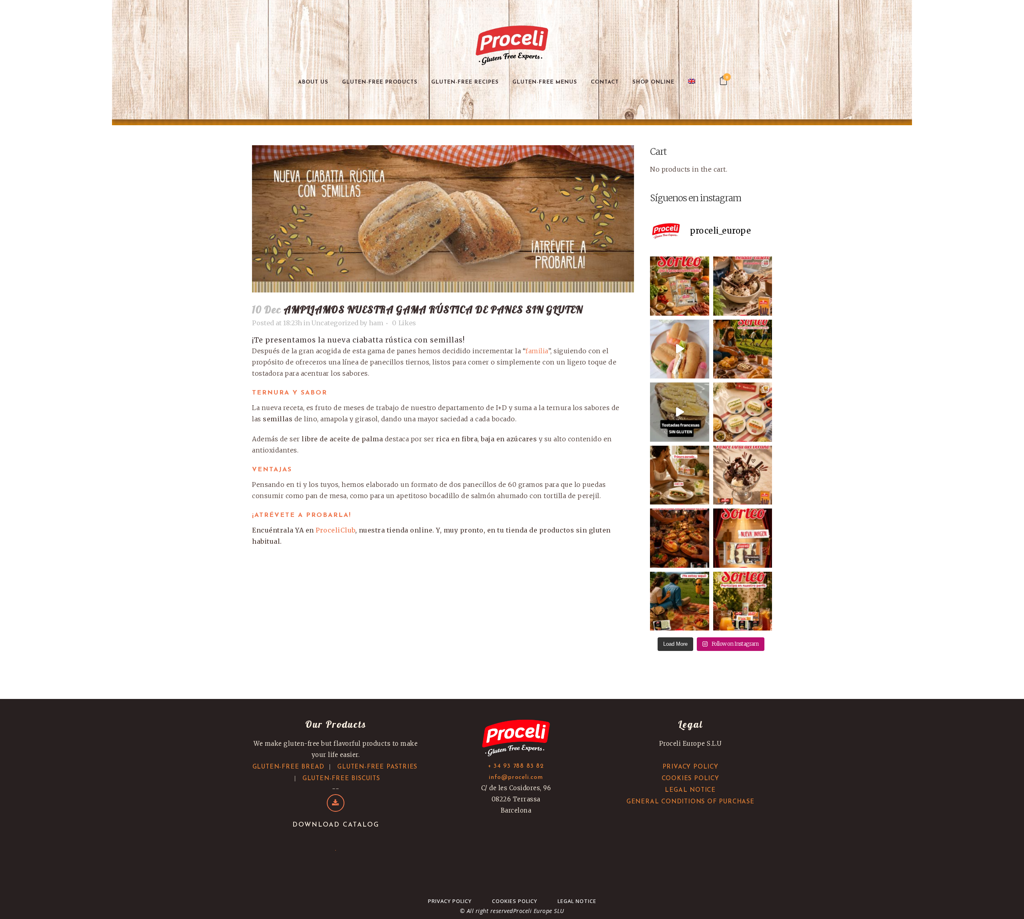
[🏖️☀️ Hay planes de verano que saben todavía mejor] (679, 349)
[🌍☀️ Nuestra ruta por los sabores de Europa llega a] (679, 412)
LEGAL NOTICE (690, 790)
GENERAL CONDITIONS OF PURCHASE (690, 802)
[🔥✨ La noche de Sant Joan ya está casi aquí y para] (679, 538)
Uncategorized (335, 323)
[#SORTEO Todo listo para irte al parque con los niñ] (742, 349)
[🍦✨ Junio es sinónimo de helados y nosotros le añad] (742, 475)
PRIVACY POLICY (690, 767)
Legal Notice (577, 901)
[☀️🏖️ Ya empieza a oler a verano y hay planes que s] (679, 601)
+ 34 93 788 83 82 (516, 766)
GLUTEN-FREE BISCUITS (341, 779)
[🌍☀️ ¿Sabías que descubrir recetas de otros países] (679, 475)
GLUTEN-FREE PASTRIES (377, 767)
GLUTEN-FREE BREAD (288, 767)
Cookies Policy (514, 901)
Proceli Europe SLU (538, 911)
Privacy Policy (450, 901)
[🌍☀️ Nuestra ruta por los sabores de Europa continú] (742, 412)
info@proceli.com (516, 778)
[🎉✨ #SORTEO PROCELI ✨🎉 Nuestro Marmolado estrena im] (742, 538)
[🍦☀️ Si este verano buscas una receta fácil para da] (742, 286)
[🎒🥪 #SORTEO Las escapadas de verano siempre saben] (679, 286)
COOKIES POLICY (690, 779)
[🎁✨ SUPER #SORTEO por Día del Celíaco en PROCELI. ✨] (742, 601)
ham (376, 323)
